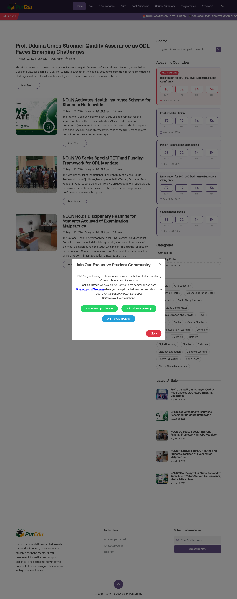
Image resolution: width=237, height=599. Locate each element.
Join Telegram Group (119, 318)
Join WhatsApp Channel (99, 308)
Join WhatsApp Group (139, 308)
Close (154, 333)
